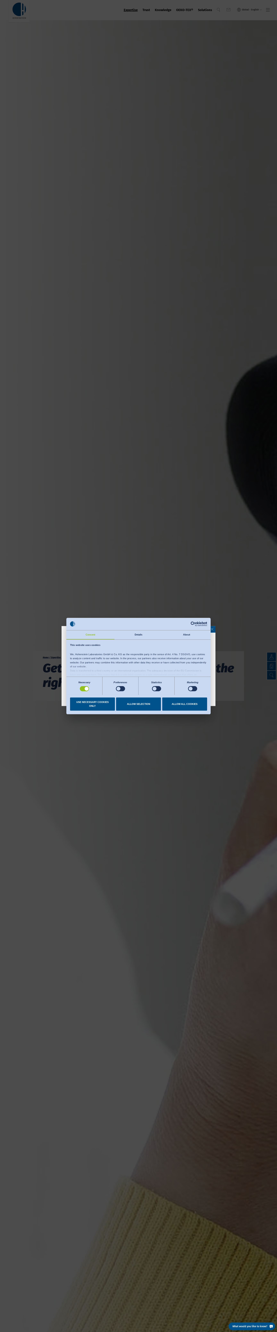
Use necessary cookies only (92, 704)
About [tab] (186, 634)
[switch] (120, 688)
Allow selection (138, 703)
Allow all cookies (184, 703)
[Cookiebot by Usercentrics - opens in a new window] (193, 624)
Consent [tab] (90, 634)
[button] (212, 629)
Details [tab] (139, 634)
